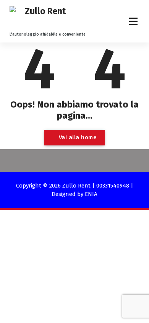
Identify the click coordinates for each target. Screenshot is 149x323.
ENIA (91, 194)
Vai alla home (77, 137)
